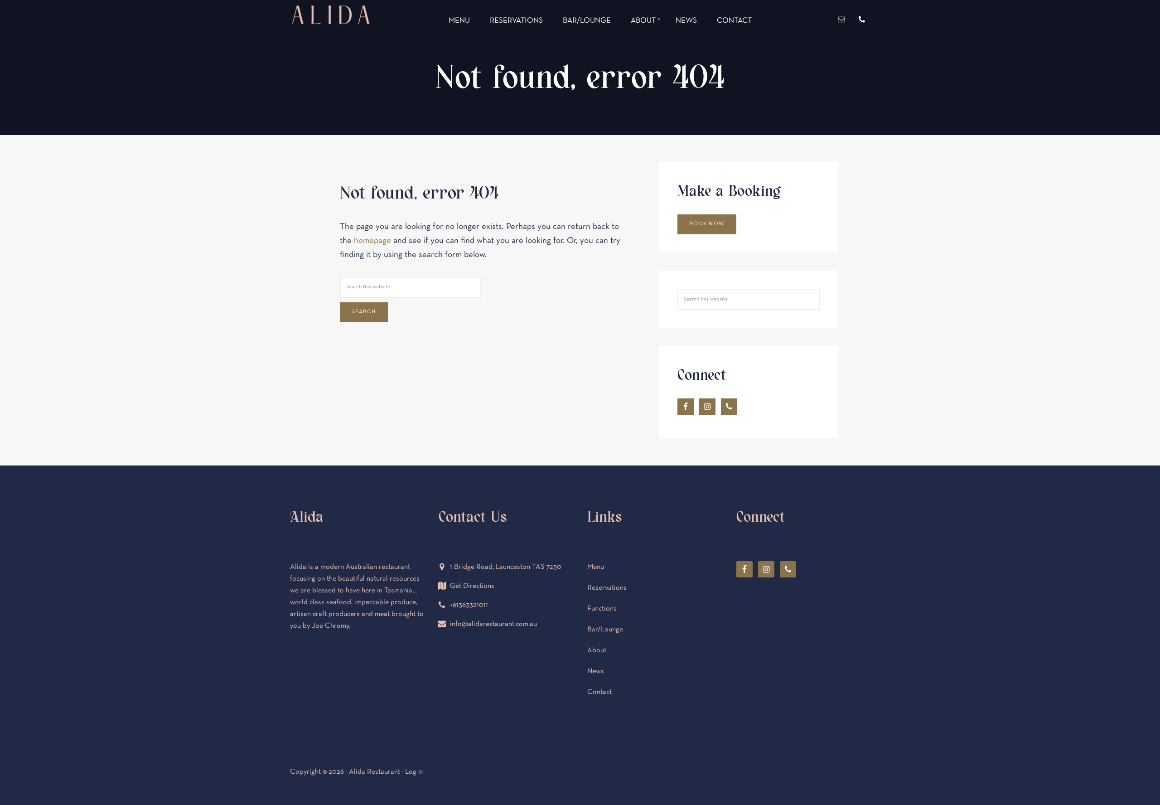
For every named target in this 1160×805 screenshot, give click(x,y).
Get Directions (472, 586)
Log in (414, 772)
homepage (372, 241)
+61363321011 (469, 605)
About (596, 650)
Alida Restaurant (331, 48)
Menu (595, 567)
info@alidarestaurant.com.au (493, 624)
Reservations (607, 588)
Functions (602, 609)
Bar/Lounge (605, 629)
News (595, 671)
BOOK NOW (706, 224)
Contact (599, 692)
